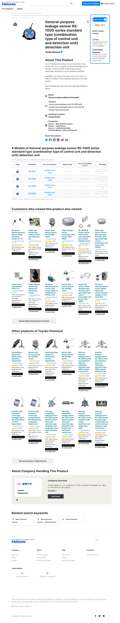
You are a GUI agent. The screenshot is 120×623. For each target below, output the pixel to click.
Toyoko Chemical (52, 52)
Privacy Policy (41, 557)
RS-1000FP (32, 186)
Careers (14, 560)
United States (109, 3)
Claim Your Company (68, 560)
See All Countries (92, 555)
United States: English (21, 606)
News (13, 557)
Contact (64, 557)
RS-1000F (32, 171)
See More (52, 491)
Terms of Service (42, 555)
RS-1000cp (32, 179)
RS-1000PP (32, 193)
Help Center (66, 555)
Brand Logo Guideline (44, 560)
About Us (15, 555)
